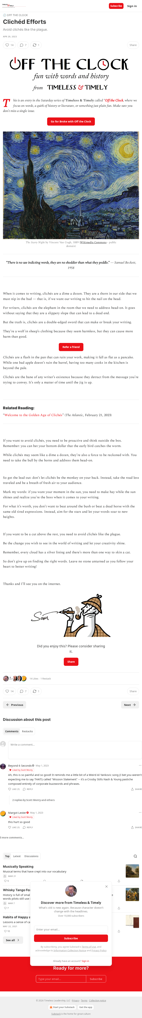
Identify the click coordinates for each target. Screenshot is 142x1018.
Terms (84, 1000)
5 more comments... (12, 837)
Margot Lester (17, 812)
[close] (106, 886)
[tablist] (19, 731)
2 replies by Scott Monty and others (33, 800)
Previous (17, 705)
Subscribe (116, 6)
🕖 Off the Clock (15, 15)
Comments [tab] (11, 731)
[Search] (135, 856)
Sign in (132, 6)
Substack (56, 1013)
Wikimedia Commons (93, 242)
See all (10, 940)
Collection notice (97, 1000)
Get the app (85, 1007)
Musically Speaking (18, 866)
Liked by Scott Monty (22, 769)
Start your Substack (64, 1007)
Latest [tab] (17, 856)
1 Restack (45, 678)
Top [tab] (7, 856)
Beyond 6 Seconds (20, 765)
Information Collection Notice (70, 950)
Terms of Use (89, 946)
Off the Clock (114, 100)
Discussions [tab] (31, 856)
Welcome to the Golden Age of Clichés (33, 415)
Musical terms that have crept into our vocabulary (34, 871)
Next (127, 705)
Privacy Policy (99, 950)
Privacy (75, 1000)
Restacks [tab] (27, 731)
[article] (71, 873)
